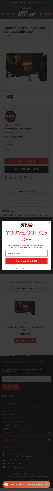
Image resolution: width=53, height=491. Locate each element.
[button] (26, 484)
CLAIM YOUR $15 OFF (26, 261)
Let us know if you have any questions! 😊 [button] (29, 484)
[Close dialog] (49, 222)
